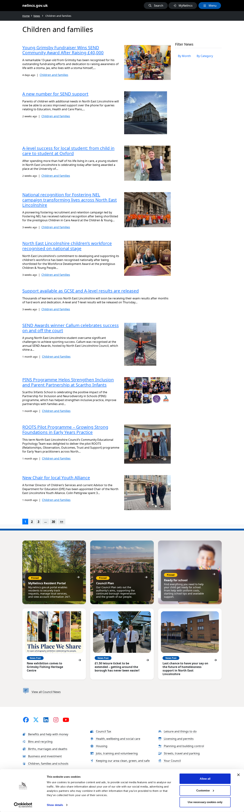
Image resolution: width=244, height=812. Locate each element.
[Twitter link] (35, 720)
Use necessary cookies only (205, 802)
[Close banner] (238, 775)
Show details (55, 804)
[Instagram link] (55, 720)
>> (61, 522)
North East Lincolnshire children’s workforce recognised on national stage (67, 245)
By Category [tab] (205, 56)
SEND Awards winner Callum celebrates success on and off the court (70, 327)
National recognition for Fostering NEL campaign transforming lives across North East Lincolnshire (69, 200)
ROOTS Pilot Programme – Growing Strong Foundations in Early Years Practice (65, 429)
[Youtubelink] (65, 720)
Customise (203, 790)
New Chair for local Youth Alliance (56, 477)
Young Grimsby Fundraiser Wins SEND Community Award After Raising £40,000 (63, 50)
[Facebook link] (25, 720)
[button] (156, 5)
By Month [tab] (184, 56)
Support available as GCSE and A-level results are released (80, 291)
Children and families (54, 75)
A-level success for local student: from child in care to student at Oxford (68, 150)
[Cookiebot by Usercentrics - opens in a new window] (23, 805)
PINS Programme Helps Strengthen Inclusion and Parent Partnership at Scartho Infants (68, 382)
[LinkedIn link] (45, 720)
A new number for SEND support (55, 94)
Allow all (205, 778)
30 (53, 522)
